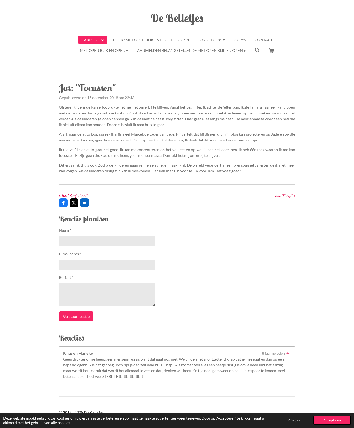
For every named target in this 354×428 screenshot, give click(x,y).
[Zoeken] (257, 49)
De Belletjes (177, 18)
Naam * (65, 230)
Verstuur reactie (76, 316)
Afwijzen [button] (295, 420)
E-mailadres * (70, 253)
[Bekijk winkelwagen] (271, 50)
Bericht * (66, 277)
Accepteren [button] (332, 420)
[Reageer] (288, 353)
